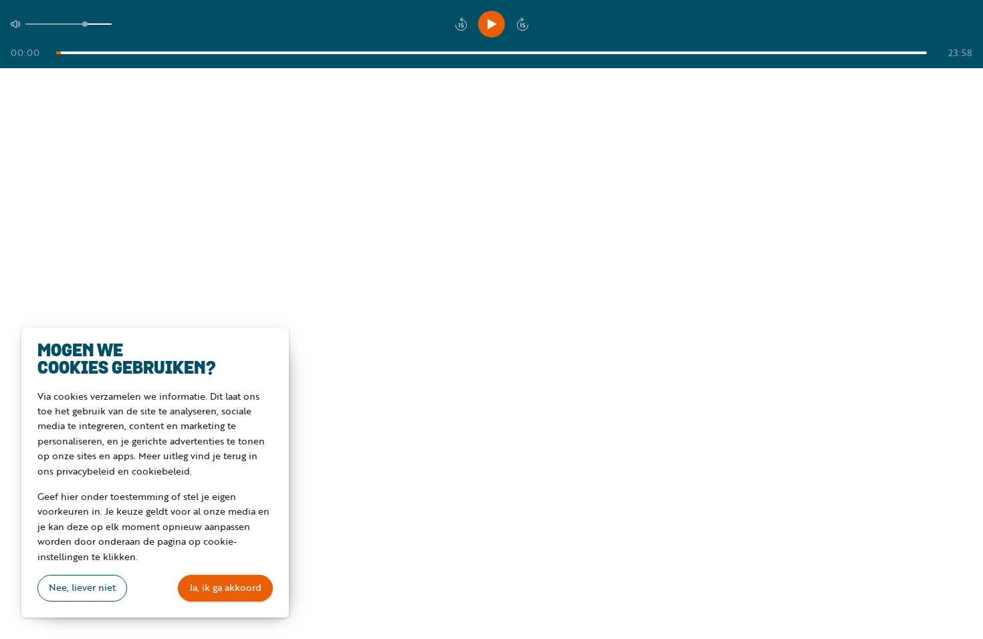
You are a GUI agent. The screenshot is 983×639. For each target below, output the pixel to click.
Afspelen (491, 24)
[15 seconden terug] (460, 24)
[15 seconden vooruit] (522, 24)
